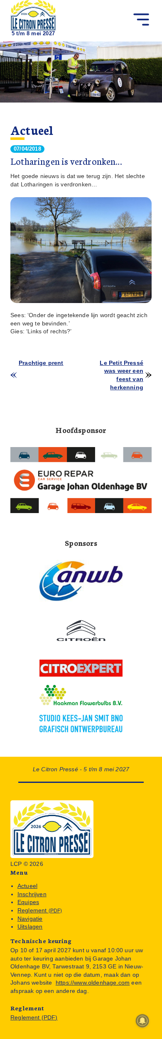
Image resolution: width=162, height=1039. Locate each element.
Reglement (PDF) (34, 1017)
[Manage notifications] (142, 1020)
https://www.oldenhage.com (93, 982)
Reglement (39, 910)
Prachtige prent (41, 362)
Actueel (31, 129)
